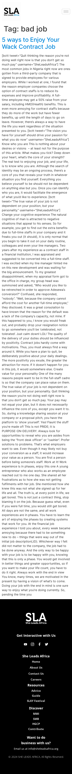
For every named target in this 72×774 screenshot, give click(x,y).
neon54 (62, 770)
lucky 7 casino (46, 770)
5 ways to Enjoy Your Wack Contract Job (30, 43)
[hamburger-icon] (66, 11)
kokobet (11, 770)
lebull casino (26, 770)
